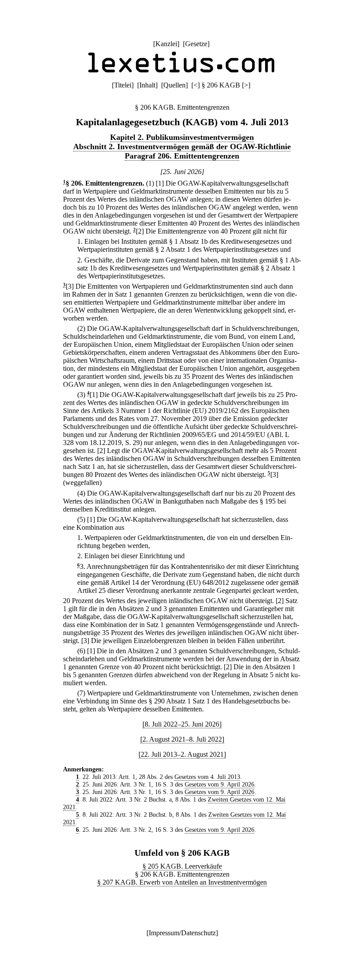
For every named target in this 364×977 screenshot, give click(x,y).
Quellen (174, 85)
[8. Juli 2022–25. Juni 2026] (182, 724)
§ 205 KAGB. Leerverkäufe (182, 866)
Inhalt (147, 85)
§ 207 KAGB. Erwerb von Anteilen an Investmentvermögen (182, 882)
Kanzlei (166, 44)
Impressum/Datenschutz (182, 933)
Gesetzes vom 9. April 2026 (219, 784)
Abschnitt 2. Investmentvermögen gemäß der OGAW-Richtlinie (182, 146)
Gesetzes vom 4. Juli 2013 (207, 776)
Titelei (122, 85)
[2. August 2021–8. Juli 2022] (182, 739)
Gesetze (196, 44)
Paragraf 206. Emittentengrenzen (182, 155)
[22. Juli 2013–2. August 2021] (182, 754)
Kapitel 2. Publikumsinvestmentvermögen (182, 137)
